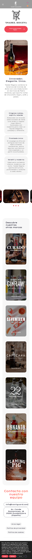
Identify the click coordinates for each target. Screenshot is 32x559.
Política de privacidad (16, 528)
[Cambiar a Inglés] (27, 2)
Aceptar (5, 556)
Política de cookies (16, 532)
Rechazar (13, 556)
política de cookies (18, 553)
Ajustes (20, 556)
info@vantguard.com (17, 504)
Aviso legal (16, 524)
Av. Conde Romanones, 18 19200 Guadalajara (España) (16, 512)
